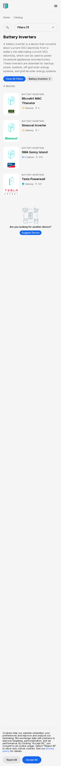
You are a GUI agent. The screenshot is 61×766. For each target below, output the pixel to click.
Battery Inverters (40, 78)
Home (6, 17)
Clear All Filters (14, 78)
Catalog (18, 17)
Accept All (31, 759)
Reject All (12, 759)
